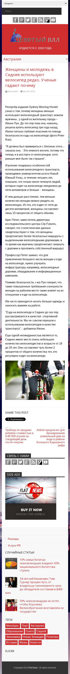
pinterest (21, 20)
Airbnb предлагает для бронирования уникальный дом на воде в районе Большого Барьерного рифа (51, 438)
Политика (52, 636)
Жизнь (23, 642)
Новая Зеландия (33, 636)
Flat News (33, 668)
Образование (14, 631)
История (11, 642)
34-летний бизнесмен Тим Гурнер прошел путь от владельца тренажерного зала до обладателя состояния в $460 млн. (34, 586)
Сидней (41, 631)
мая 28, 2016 (29, 91)
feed (40, 20)
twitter (28, 20)
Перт (25, 625)
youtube (53, 20)
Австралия (13, 91)
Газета (30, 631)
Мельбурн (12, 625)
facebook (15, 20)
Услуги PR (14, 545)
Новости (35, 642)
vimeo (47, 20)
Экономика (13, 636)
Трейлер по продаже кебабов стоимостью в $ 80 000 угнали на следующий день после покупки (19, 436)
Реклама (13, 539)
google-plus (34, 20)
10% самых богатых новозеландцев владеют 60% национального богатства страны (39, 565)
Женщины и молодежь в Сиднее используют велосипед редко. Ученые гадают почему (30, 77)
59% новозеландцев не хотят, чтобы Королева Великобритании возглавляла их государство (42, 606)
